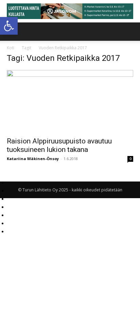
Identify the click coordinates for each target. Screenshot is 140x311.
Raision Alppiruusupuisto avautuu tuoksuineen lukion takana (59, 145)
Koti (10, 48)
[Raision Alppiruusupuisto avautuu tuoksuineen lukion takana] (70, 101)
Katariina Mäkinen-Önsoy (33, 158)
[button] (9, 26)
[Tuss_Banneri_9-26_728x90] (70, 11)
